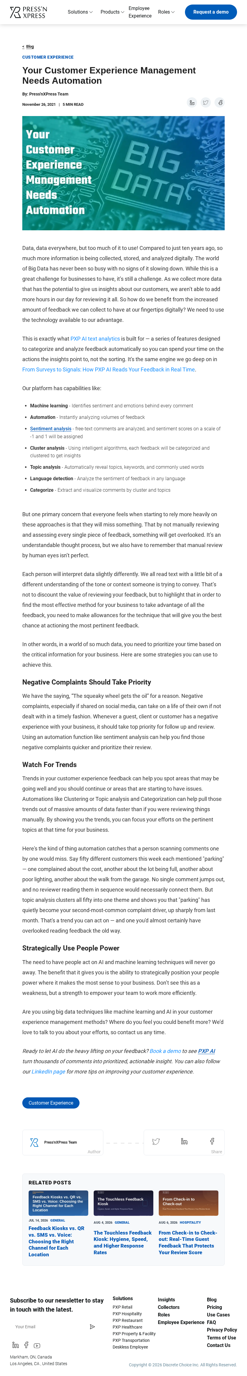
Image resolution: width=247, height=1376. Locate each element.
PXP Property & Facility (134, 1333)
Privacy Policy (222, 1330)
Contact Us (218, 1345)
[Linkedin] (15, 1346)
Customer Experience (51, 1103)
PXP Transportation (131, 1340)
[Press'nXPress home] (30, 12)
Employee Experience (140, 12)
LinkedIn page (48, 1071)
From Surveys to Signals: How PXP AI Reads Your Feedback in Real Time (108, 369)
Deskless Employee (130, 1347)
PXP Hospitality (127, 1313)
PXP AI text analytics (95, 338)
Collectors (169, 1307)
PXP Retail (122, 1307)
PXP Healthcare (127, 1327)
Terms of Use (221, 1338)
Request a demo (211, 12)
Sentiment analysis (50, 429)
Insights (166, 1300)
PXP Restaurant (128, 1320)
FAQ (211, 1322)
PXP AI (206, 1051)
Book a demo (165, 1051)
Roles (164, 1315)
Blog (28, 46)
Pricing (214, 1307)
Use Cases (218, 1315)
